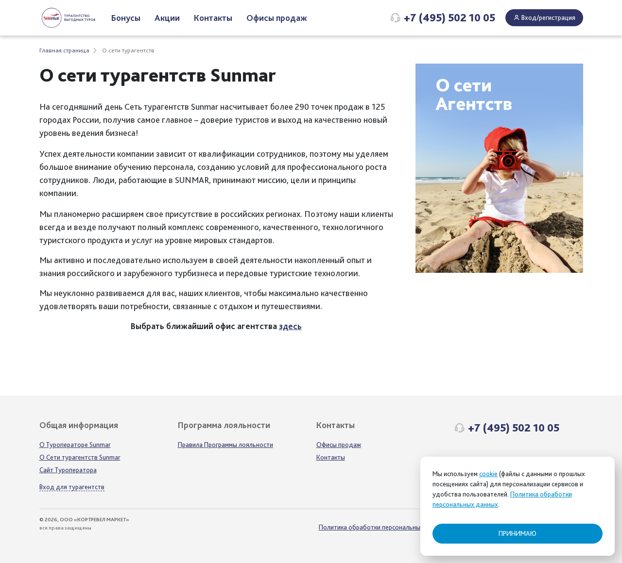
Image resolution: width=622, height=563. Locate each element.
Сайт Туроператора (68, 470)
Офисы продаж (276, 18)
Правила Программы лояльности (225, 444)
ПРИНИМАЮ (517, 533)
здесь (290, 326)
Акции (167, 18)
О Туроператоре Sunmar (75, 444)
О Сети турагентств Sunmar (80, 457)
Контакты (213, 18)
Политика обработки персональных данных (383, 527)
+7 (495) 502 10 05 (449, 17)
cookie (488, 474)
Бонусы (125, 18)
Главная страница (64, 50)
